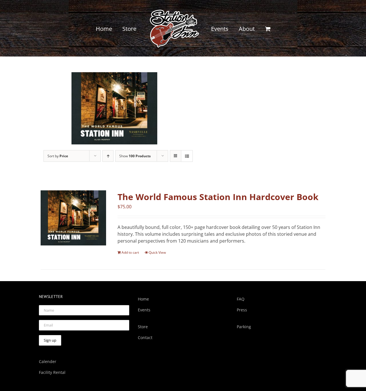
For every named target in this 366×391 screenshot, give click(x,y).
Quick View (157, 252)
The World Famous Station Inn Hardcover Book (218, 197)
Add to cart (130, 252)
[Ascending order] (108, 156)
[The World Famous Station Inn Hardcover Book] (73, 217)
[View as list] (186, 156)
